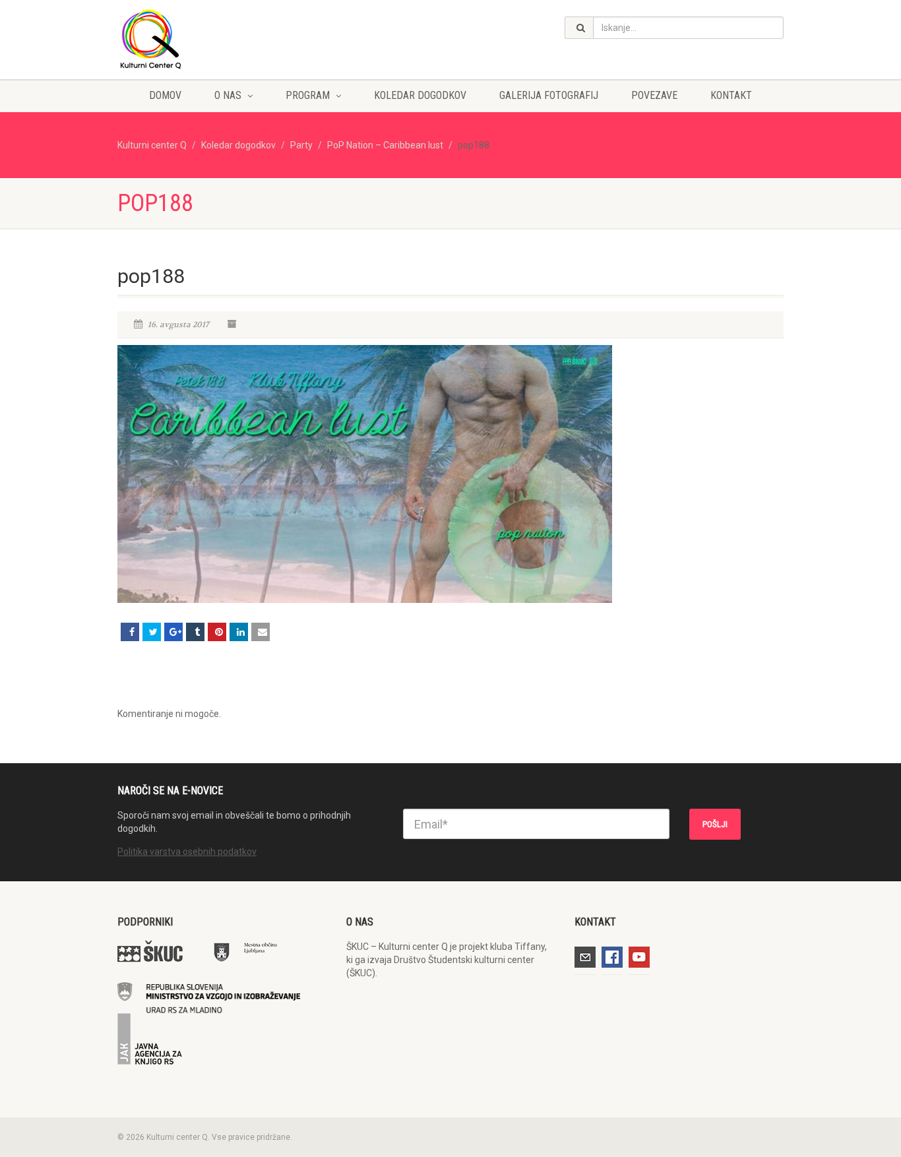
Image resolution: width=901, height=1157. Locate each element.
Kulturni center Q (152, 145)
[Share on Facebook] (130, 632)
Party (301, 145)
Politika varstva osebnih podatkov (187, 851)
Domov (165, 95)
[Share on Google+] (173, 632)
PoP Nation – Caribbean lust (385, 145)
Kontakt (731, 95)
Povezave (654, 95)
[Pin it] (217, 632)
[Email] (260, 632)
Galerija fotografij (548, 95)
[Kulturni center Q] (221, 38)
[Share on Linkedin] (239, 632)
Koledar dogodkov (420, 95)
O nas (227, 95)
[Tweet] (151, 632)
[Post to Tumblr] (195, 632)
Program (308, 95)
